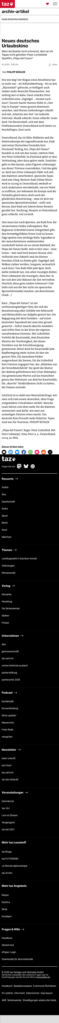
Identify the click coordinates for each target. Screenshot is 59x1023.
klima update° (9, 715)
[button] (55, 3)
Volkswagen (8, 565)
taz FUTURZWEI (10, 858)
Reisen (5, 895)
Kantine (6, 902)
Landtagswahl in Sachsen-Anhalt (19, 558)
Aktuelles (7, 594)
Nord (4, 530)
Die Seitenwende (11, 608)
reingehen (7, 736)
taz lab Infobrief (10, 779)
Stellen (5, 615)
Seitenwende (14, 1000)
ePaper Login (9, 952)
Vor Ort (6, 808)
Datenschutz (33, 993)
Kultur (5, 508)
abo (4, 644)
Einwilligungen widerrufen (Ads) (39, 1000)
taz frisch (6, 765)
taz (9, 459)
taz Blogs (7, 851)
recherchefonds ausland (15, 665)
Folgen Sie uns (8, 466)
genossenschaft (10, 651)
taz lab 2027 (8, 829)
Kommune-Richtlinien (44, 986)
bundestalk (8, 701)
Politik (5, 487)
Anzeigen (7, 916)
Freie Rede (7, 729)
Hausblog (7, 601)
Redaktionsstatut (23, 986)
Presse (5, 622)
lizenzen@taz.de (43, 977)
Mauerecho (8, 722)
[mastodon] (19, 467)
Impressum (47, 993)
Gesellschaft (8, 501)
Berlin (5, 522)
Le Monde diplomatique (14, 866)
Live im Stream (10, 815)
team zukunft (8, 758)
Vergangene (8, 822)
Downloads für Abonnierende (17, 959)
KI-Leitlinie (8, 993)
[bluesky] (26, 467)
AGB (4, 1000)
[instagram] (33, 467)
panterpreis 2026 (11, 679)
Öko (4, 494)
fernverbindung (10, 708)
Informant (19, 993)
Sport (5, 515)
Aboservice (8, 945)
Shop (4, 909)
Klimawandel (8, 572)
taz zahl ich (7, 658)
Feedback (7, 938)
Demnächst (8, 801)
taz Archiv (7, 873)
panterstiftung (9, 672)
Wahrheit (6, 537)
